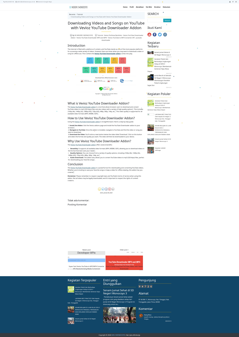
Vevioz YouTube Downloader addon (108, 54)
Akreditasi (140, 7)
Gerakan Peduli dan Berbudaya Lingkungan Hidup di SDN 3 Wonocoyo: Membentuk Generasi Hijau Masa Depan (159, 105)
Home (125, 7)
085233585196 (9, 2)
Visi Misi (149, 7)
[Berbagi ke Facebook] (106, 189)
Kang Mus (147, 315)
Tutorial (80, 14)
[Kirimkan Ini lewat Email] (99, 189)
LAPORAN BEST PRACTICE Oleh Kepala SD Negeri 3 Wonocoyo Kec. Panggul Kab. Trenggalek (83, 301)
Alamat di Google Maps (45, 2)
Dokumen (166, 7)
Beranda (72, 14)
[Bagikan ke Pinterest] (109, 189)
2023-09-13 (168, 321)
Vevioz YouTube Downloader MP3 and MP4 (92, 38)
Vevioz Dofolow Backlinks (113, 35)
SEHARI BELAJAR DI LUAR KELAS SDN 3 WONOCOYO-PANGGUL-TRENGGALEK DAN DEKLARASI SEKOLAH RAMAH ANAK (159, 130)
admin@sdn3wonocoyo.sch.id (26, 2)
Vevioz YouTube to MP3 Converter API (121, 38)
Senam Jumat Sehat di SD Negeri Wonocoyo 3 (118, 291)
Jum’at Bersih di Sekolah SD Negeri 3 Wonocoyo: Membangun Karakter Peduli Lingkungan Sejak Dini (159, 80)
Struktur (157, 7)
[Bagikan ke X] (102, 189)
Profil (132, 7)
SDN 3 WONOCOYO (118, 335)
